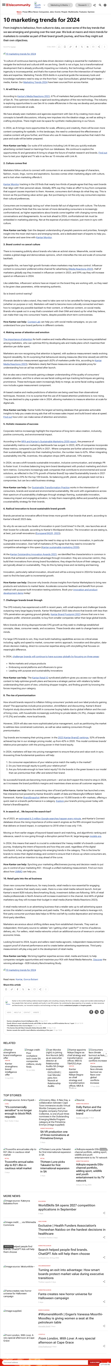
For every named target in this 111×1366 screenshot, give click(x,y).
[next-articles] (106, 1053)
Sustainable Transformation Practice (51, 487)
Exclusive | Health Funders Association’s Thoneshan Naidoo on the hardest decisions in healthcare (71, 1230)
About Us (17, 1012)
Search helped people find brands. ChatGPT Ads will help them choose (64, 1252)
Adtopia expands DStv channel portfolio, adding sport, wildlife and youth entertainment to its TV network (90, 1172)
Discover (97, 959)
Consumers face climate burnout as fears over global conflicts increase (96, 1074)
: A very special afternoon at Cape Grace (66, 1340)
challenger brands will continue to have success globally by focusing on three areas (56, 656)
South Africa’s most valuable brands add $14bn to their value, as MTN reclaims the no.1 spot (40, 1023)
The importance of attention (17, 339)
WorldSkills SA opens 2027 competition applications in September (66, 1207)
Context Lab (34, 321)
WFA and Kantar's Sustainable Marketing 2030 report (48, 441)
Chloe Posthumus (44, 1347)
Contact (27, 1012)
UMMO (18, 871)
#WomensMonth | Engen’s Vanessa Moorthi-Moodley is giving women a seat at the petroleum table (70, 1318)
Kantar (13, 47)
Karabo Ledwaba (82, 1118)
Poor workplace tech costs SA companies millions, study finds (33, 1060)
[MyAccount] (105, 5)
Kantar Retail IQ (40, 677)
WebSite (36, 1012)
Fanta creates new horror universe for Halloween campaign (65, 1296)
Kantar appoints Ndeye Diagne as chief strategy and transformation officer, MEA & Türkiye (77, 1079)
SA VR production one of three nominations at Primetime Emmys (54, 1135)
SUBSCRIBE (95, 1362)
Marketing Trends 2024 (35, 82)
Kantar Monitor (11, 184)
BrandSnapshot (31, 797)
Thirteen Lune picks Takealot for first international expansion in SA (54, 1166)
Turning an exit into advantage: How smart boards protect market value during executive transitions (71, 1274)
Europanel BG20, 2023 (48, 533)
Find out (103, 152)
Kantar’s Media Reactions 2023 (33, 96)
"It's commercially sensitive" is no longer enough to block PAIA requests (18, 1111)
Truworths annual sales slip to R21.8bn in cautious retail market (19, 1165)
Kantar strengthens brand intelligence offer (22, 1021)
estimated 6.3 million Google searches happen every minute (50, 818)
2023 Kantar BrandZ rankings (73, 737)
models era (95, 836)
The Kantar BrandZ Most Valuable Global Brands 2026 (26, 1028)
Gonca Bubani (31, 979)
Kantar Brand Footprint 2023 (66, 614)
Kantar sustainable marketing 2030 (60, 547)
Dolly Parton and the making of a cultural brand (88, 1110)
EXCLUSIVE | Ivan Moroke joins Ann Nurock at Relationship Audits (54, 1079)
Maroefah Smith (44, 1326)
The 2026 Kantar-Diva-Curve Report (19, 1026)
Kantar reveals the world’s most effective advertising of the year (30, 1030)
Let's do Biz (105, 1364)
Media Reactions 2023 (80, 269)
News (9, 1012)
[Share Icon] (104, 1213)
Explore (60, 801)
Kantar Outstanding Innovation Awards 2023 (33, 554)
